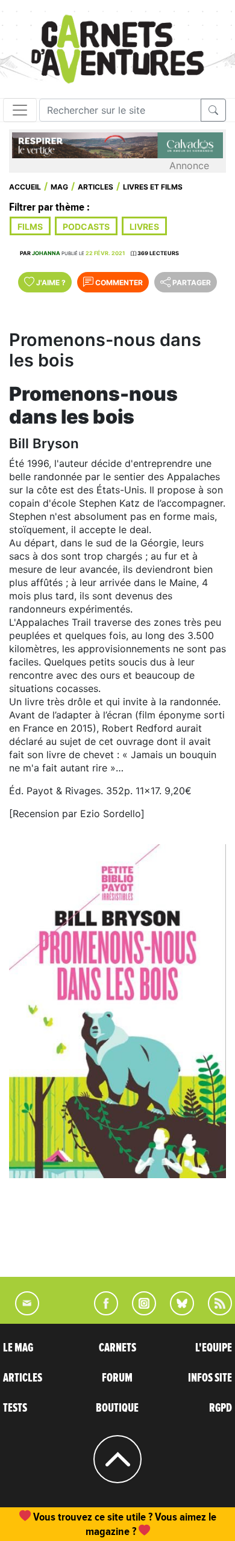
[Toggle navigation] (20, 110)
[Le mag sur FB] (101, 1312)
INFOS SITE (210, 1378)
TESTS (15, 1408)
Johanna (46, 253)
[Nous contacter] (21, 1312)
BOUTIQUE (117, 1408)
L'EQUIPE (213, 1348)
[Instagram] (139, 1312)
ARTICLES (22, 1378)
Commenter (118, 282)
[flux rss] (214, 1312)
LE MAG (18, 1348)
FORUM (117, 1378)
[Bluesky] (176, 1312)
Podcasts (86, 226)
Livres (144, 226)
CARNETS (117, 1348)
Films (30, 226)
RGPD (220, 1408)
